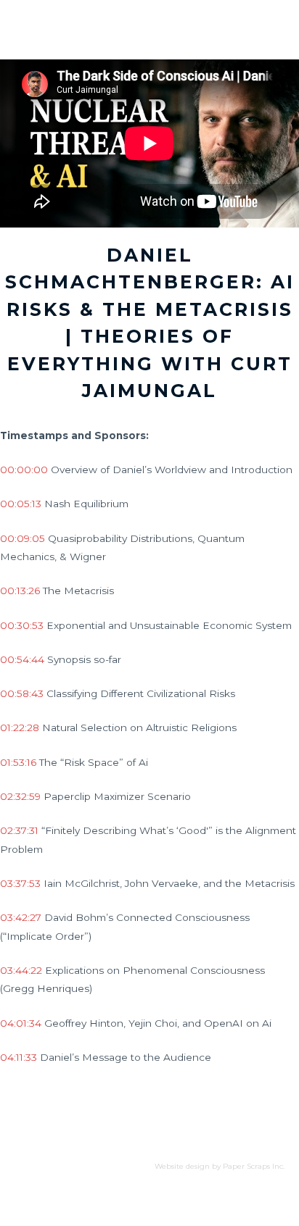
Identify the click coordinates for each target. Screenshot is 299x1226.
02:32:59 (20, 796)
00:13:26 (20, 590)
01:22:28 (19, 727)
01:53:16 (18, 762)
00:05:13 (20, 503)
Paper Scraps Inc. (253, 1166)
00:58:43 (22, 693)
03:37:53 (20, 883)
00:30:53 (22, 625)
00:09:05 (22, 538)
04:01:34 (20, 1023)
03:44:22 (21, 970)
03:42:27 (20, 917)
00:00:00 (24, 469)
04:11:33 (18, 1057)
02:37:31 (19, 830)
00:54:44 (22, 659)
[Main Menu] (269, 15)
